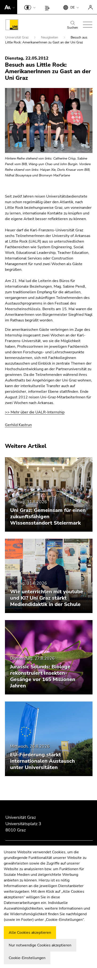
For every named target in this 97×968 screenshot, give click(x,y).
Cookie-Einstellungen (27, 957)
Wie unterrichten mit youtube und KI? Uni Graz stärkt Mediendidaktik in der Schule (46, 598)
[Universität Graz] (11, 25)
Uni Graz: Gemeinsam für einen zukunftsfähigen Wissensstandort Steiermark (48, 516)
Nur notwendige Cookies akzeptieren (40, 945)
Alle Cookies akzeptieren (30, 932)
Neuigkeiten (50, 37)
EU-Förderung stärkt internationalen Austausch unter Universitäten (42, 761)
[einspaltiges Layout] (48, 7)
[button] (8, 7)
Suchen (72, 27)
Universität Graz (17, 37)
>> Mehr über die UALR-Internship (35, 412)
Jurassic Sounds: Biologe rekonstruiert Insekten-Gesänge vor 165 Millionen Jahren (42, 676)
